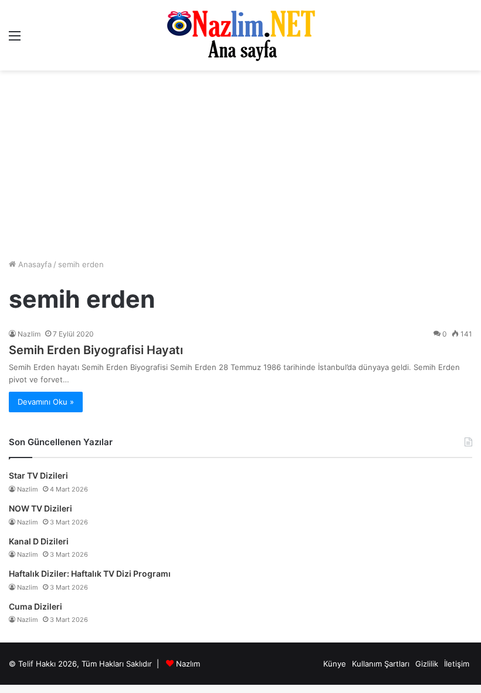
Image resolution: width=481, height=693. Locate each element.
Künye (334, 663)
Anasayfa (34, 264)
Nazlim (29, 333)
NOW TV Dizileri (40, 508)
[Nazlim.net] (240, 35)
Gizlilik (426, 663)
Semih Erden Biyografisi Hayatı (96, 350)
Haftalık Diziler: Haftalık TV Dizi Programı (90, 573)
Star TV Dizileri (38, 475)
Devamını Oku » (46, 401)
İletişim (456, 663)
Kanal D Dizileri (39, 541)
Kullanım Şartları (380, 663)
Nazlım (188, 663)
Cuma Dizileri (35, 606)
